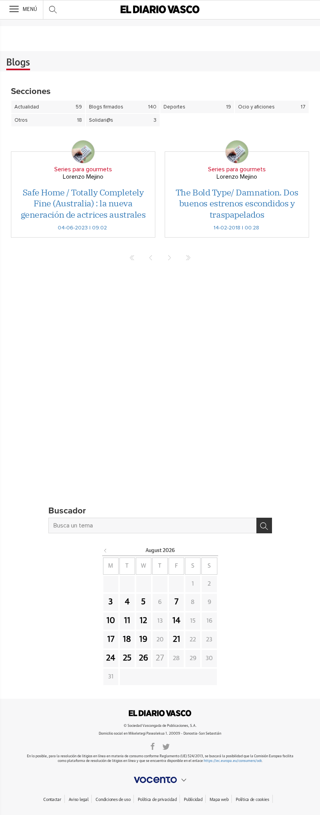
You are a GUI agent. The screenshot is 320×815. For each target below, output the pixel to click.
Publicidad (193, 799)
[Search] (264, 525)
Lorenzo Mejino (83, 177)
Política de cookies (252, 799)
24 (110, 658)
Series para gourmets (83, 169)
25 (127, 658)
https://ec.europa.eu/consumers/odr (232, 761)
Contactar (52, 799)
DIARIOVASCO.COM (160, 713)
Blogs (18, 62)
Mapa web (219, 799)
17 (110, 639)
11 (127, 621)
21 (176, 639)
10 (111, 621)
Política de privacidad (157, 799)
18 (127, 639)
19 (143, 639)
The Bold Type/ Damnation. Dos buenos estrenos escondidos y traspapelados (237, 203)
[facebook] (152, 745)
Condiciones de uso (113, 799)
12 (143, 621)
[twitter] (166, 745)
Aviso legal (79, 799)
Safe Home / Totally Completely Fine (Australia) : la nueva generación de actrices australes (83, 203)
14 (176, 621)
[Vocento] (160, 780)
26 (143, 658)
